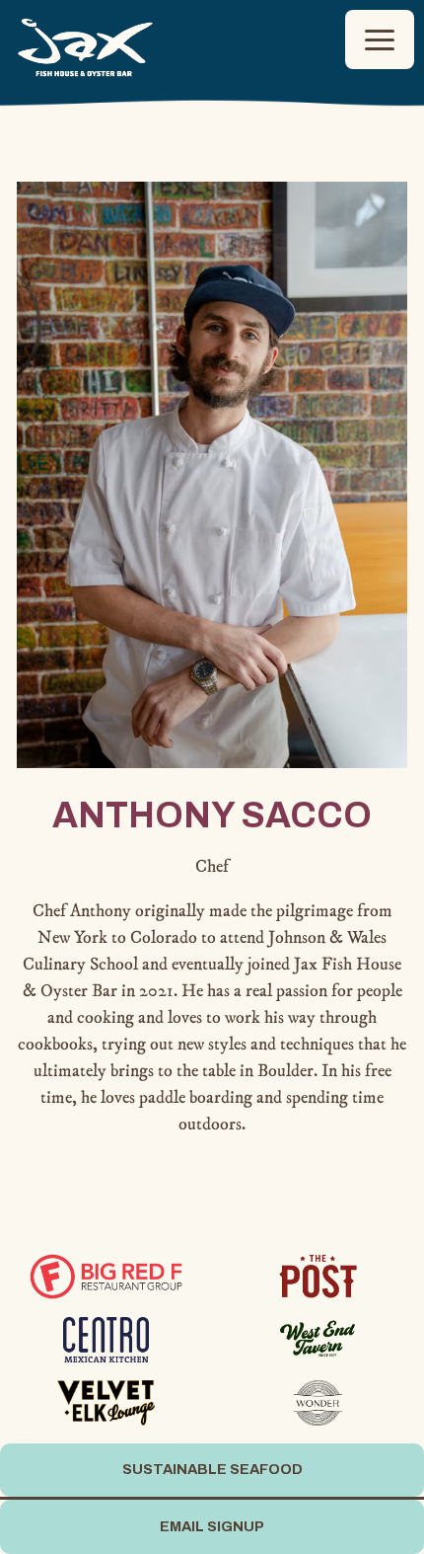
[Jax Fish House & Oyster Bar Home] (86, 46)
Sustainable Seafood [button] (212, 1469)
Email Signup (212, 1526)
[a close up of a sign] (106, 1338)
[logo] (106, 1275)
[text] (106, 1402)
